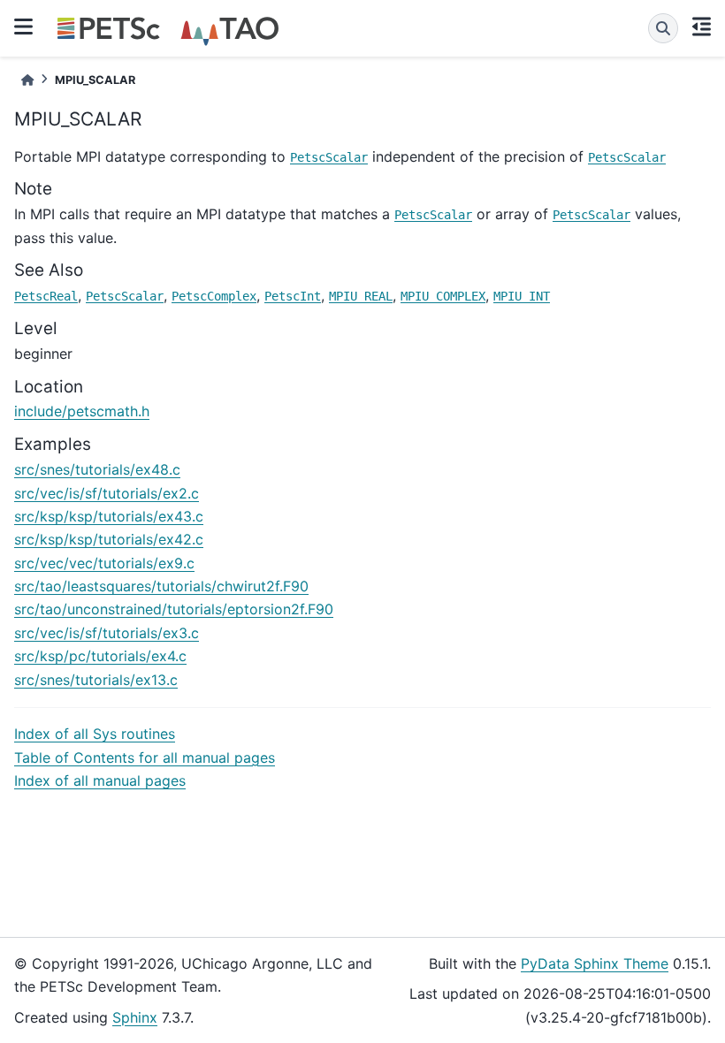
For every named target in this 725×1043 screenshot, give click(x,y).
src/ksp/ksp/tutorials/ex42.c (108, 539)
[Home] (27, 80)
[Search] (663, 28)
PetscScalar (329, 157)
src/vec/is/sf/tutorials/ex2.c (106, 493)
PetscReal (46, 296)
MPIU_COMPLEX (443, 296)
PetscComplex (214, 296)
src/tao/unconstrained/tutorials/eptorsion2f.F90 (173, 609)
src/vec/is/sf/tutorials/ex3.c (106, 633)
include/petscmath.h (81, 411)
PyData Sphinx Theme (594, 963)
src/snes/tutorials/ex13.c (96, 680)
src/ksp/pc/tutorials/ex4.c (100, 656)
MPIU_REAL (361, 296)
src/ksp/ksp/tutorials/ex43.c (108, 516)
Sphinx (134, 1017)
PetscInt (292, 296)
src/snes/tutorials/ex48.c (97, 469)
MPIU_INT (521, 296)
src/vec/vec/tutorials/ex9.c (104, 563)
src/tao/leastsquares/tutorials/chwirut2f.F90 (161, 586)
